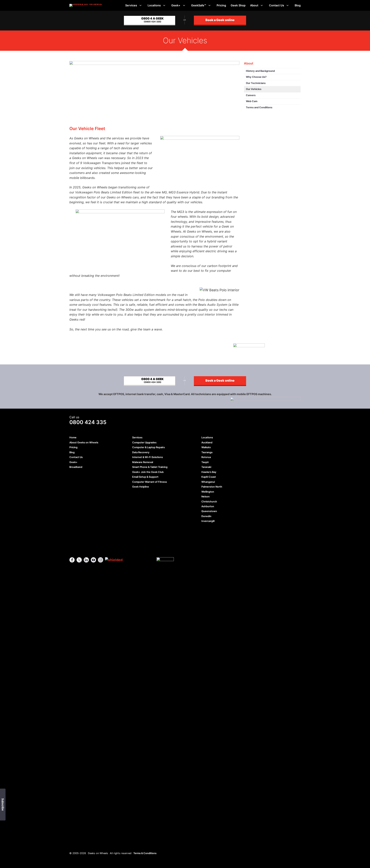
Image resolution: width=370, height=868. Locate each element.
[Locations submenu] (164, 5)
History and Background (260, 70)
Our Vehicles (253, 89)
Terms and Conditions (259, 107)
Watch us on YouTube (93, 559)
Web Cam (251, 101)
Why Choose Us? (256, 76)
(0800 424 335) (152, 20)
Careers (251, 95)
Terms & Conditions (144, 853)
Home (73, 437)
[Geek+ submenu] (183, 5)
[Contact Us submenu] (287, 5)
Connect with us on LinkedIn (86, 559)
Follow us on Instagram (100, 559)
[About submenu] (261, 5)
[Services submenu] (140, 5)
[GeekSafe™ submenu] (209, 5)
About (248, 63)
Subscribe (2, 804)
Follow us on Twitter (79, 559)
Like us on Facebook (72, 559)
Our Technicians (256, 83)
